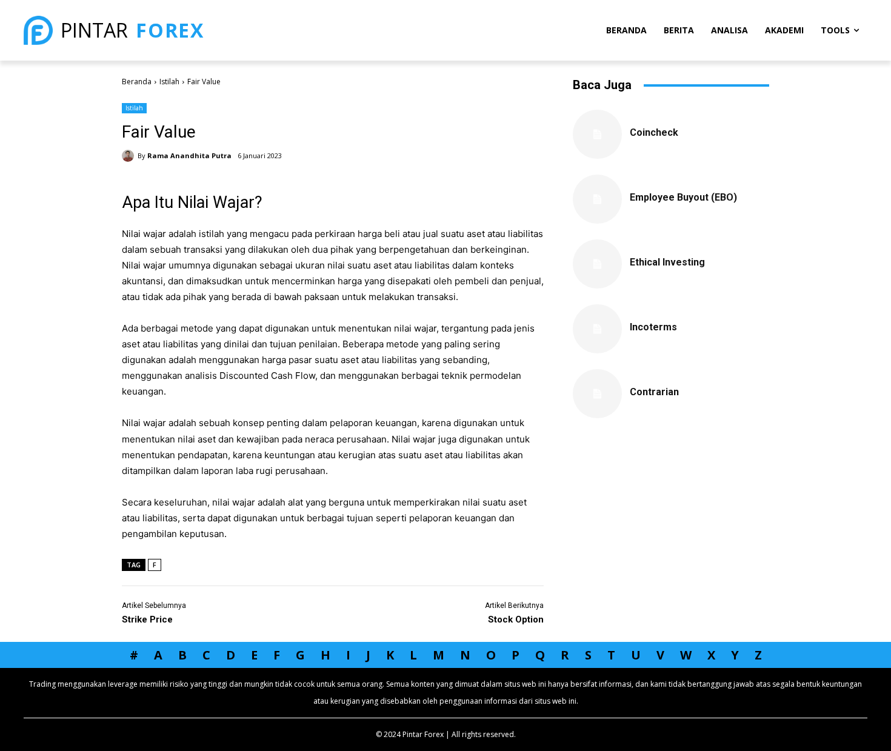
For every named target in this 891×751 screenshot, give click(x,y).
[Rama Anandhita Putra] (130, 156)
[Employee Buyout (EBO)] (597, 199)
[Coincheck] (597, 134)
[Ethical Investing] (597, 264)
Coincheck (654, 132)
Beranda (137, 81)
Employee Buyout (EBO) (683, 197)
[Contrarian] (597, 393)
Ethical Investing (667, 262)
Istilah (169, 81)
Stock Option (516, 619)
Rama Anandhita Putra (189, 155)
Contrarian (654, 392)
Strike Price (147, 619)
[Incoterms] (597, 328)
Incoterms (653, 327)
